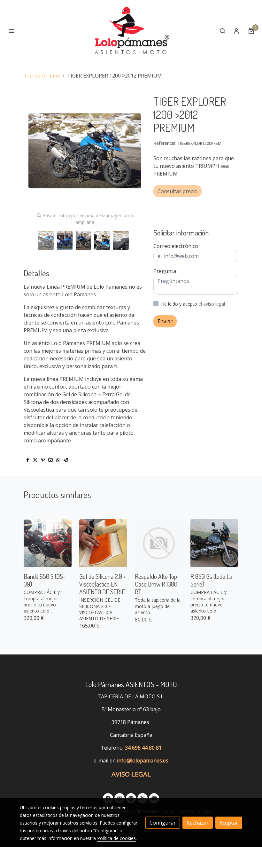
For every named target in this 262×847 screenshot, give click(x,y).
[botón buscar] (222, 31)
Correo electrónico (175, 246)
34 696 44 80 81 (143, 747)
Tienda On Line (42, 75)
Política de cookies (116, 838)
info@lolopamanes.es (142, 760)
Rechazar (198, 822)
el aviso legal (211, 304)
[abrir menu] (11, 31)
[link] (131, 30)
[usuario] (236, 31)
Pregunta (164, 271)
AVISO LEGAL (131, 774)
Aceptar (229, 822)
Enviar (165, 321)
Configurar (163, 822)
